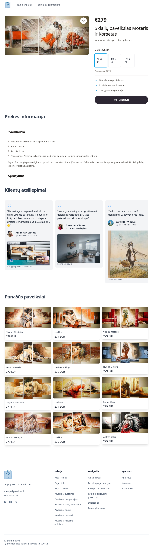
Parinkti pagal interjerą (48, 4)
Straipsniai (93, 502)
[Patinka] (83, 20)
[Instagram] (10, 502)
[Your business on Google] (15, 502)
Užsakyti (124, 100)
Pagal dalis (60, 483)
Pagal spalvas (61, 488)
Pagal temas (61, 477)
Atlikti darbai (94, 477)
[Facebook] (5, 502)
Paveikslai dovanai (64, 515)
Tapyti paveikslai (24, 4)
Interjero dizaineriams (99, 488)
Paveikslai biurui (63, 509)
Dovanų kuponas (96, 508)
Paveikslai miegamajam (66, 499)
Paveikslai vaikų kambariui (68, 504)
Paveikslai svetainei (64, 493)
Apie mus (126, 477)
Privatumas (127, 488)
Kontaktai (126, 483)
